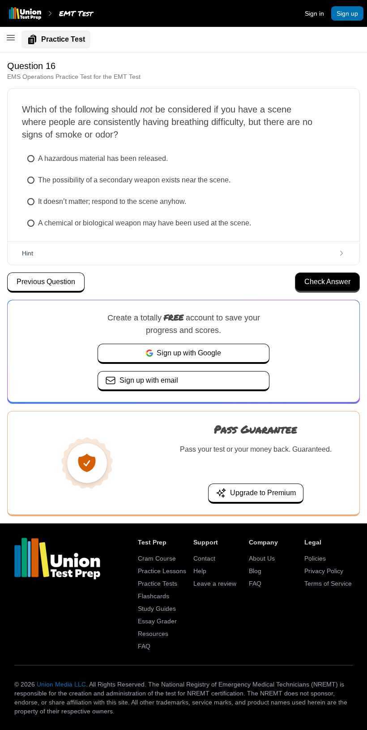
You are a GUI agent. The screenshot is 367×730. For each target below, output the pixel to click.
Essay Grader (157, 621)
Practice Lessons (162, 570)
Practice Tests (157, 583)
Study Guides (157, 608)
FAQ (144, 646)
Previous (46, 281)
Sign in (314, 13)
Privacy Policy (323, 570)
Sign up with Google (189, 353)
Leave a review (214, 583)
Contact (204, 558)
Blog (255, 570)
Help (199, 570)
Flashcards (153, 596)
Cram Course (157, 558)
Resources (153, 633)
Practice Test (63, 39)
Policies (315, 558)
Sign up (347, 13)
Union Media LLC (61, 684)
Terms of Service (328, 583)
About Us (262, 558)
